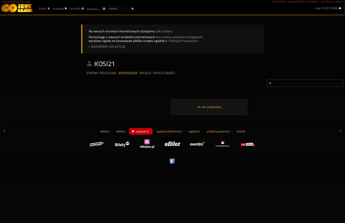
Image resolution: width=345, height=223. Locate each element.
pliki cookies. (164, 31)
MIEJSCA (145, 73)
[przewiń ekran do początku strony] (4, 131)
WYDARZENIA (128, 73)
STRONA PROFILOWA (101, 73)
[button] (44, 8)
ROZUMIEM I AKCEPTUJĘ (108, 47)
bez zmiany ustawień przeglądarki (179, 37)
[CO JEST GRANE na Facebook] (172, 164)
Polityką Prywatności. (184, 41)
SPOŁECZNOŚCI (164, 73)
